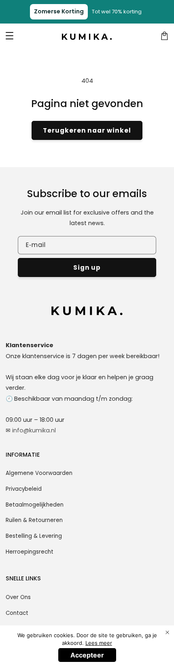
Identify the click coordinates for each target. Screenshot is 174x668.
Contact (17, 613)
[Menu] (9, 36)
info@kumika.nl (34, 430)
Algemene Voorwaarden (39, 473)
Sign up (87, 267)
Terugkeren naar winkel (87, 130)
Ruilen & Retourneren (34, 520)
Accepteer (87, 655)
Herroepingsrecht (29, 552)
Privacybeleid (24, 489)
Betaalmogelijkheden (35, 505)
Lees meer (98, 643)
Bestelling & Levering (34, 536)
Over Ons (18, 597)
